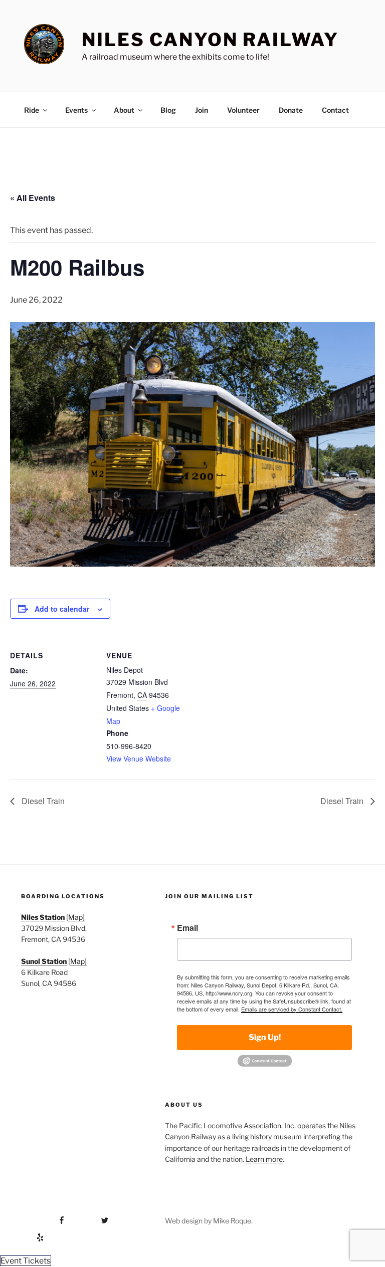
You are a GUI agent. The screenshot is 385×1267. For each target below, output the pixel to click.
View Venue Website (138, 758)
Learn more (264, 1159)
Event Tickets (26, 1260)
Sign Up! (265, 1037)
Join (201, 110)
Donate (291, 110)
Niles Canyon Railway (210, 40)
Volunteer (243, 110)
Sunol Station (44, 961)
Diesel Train (42, 801)
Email (187, 928)
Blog (168, 110)
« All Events (32, 197)
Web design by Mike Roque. (209, 1220)
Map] (76, 917)
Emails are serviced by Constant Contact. (291, 1009)
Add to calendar (62, 609)
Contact (335, 110)
